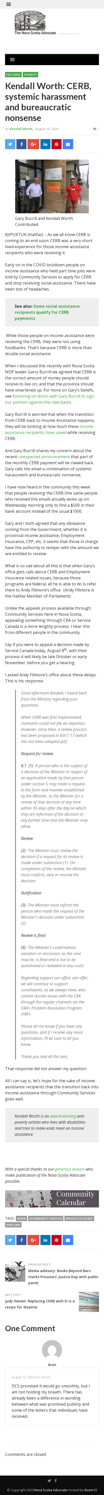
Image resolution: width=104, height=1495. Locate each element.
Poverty (30, 74)
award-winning (63, 1116)
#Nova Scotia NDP (79, 1218)
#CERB (21, 1218)
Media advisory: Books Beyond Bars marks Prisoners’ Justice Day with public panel (63, 1276)
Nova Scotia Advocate (50, 1490)
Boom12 (91, 1490)
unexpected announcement (44, 456)
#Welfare (13, 1225)
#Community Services (45, 1218)
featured (13, 74)
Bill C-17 (67, 735)
